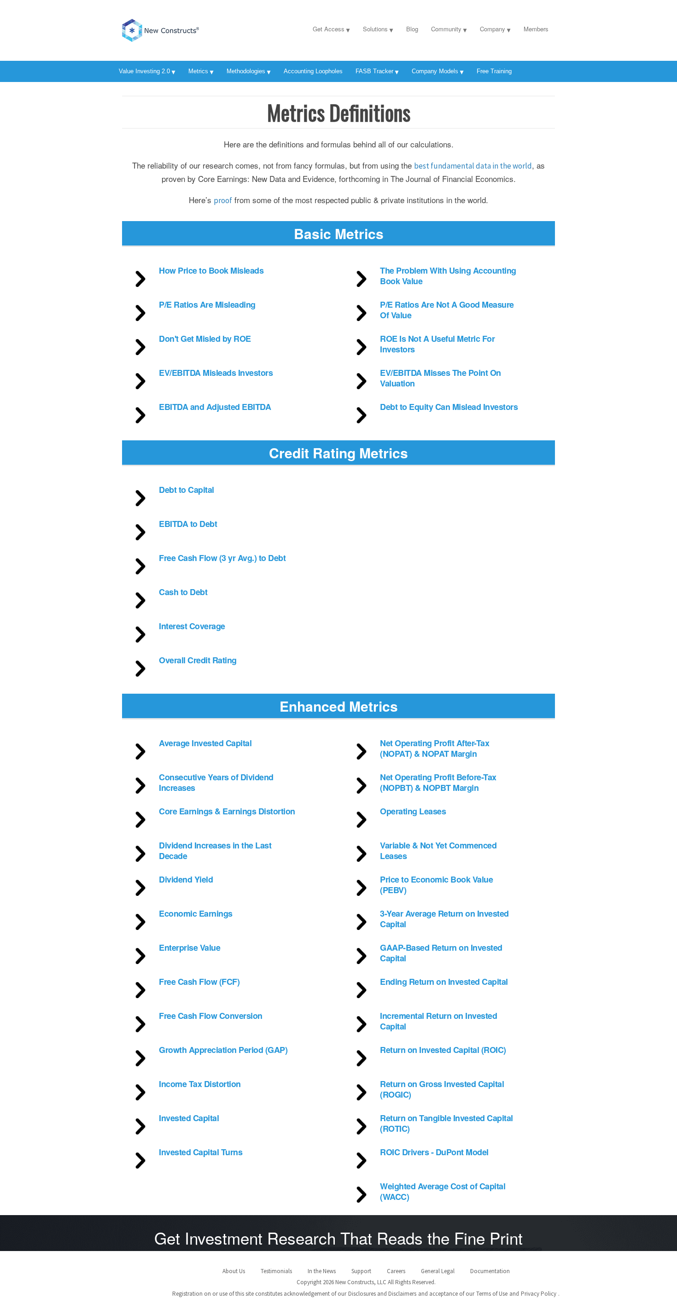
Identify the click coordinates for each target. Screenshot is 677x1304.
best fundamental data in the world (473, 166)
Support (361, 1271)
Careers (396, 1271)
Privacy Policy (538, 1294)
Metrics (198, 71)
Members (536, 28)
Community (446, 28)
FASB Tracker (374, 71)
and (514, 1294)
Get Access (328, 28)
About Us (233, 1271)
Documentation (490, 1271)
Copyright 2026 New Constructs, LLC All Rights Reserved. (366, 1282)
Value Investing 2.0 (144, 71)
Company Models (435, 71)
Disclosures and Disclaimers (382, 1294)
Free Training (494, 71)
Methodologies (246, 71)
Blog (412, 28)
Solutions (375, 28)
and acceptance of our (446, 1294)
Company (492, 28)
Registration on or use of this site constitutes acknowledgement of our (259, 1294)
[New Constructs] (179, 28)
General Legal (438, 1271)
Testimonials (276, 1271)
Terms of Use (492, 1294)
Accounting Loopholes (313, 71)
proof (223, 200)
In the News (322, 1271)
